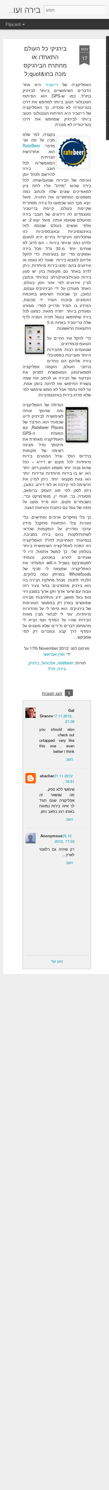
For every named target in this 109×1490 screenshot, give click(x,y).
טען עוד (57, 961)
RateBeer (31, 145)
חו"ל (51, 668)
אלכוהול (48, 663)
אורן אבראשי (54, 654)
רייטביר (51, 84)
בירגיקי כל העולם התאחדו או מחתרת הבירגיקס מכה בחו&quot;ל (45, 61)
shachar (47, 775)
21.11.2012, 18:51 (64, 778)
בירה (62, 668)
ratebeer (65, 663)
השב (69, 759)
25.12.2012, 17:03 (64, 838)
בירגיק (34, 663)
